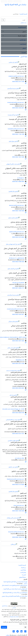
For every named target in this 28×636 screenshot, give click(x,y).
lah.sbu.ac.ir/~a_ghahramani (16, 258)
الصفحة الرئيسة (23, 14)
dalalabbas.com (20, 360)
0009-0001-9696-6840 (18, 181)
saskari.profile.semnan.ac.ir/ (16, 231)
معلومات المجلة (22, 36)
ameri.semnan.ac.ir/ (19, 505)
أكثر (23, 185)
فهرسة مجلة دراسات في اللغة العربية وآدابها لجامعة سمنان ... (15, 582)
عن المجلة (23, 567)
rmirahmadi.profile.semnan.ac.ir (15, 102)
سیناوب (8, 635)
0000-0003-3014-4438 (18, 363)
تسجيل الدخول (17, 1)
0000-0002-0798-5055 (18, 261)
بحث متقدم (23, 22)
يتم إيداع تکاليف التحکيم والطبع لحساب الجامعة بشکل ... (14, 586)
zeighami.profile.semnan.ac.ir (16, 76)
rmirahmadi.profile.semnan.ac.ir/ (15, 309)
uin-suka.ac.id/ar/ (19, 458)
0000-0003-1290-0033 (18, 210)
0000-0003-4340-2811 (18, 108)
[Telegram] (17, 632)
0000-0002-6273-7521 (18, 433)
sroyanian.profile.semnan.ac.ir (16, 532)
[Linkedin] (21, 632)
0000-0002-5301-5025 (18, 341)
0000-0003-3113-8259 (18, 484)
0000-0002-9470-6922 (18, 237)
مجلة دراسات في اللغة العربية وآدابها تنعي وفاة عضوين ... (14, 597)
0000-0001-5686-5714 (18, 288)
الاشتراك (4, 627)
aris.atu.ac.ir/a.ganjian (18, 282)
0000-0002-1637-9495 (18, 157)
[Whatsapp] (25, 632)
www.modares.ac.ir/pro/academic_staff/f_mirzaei (13, 337)
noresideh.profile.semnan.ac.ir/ (16, 129)
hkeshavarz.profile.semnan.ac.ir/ (15, 479)
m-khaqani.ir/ (20, 178)
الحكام (24, 48)
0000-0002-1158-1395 (18, 134)
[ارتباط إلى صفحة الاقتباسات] (25, 83)
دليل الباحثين (23, 40)
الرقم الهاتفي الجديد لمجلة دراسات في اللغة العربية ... (14, 589)
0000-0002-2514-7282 (18, 81)
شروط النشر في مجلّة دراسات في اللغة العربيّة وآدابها (15, 592)
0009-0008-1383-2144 (18, 537)
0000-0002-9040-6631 (18, 388)
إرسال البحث (23, 44)
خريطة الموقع (22, 577)
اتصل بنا (24, 52)
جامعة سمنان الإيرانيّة (14, 616)
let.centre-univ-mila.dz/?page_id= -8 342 (13, 409)
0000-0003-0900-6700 (18, 412)
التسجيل (10, 1)
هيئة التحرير (23, 570)
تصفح (24, 31)
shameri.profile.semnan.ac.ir (16, 205)
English (3, 1)
